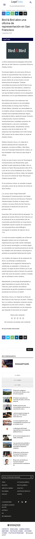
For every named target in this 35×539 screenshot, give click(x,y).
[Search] (31, 477)
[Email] (21, 13)
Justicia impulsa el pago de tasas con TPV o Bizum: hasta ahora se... (21, 414)
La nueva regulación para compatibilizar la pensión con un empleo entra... (21, 422)
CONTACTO (5, 529)
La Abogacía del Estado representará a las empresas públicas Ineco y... (21, 430)
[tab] (17, 375)
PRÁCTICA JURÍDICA (22, 485)
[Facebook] (4, 13)
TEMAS (3, 482)
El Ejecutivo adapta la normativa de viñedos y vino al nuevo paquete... (21, 392)
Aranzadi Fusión (22, 364)
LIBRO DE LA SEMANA (7, 488)
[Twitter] (8, 13)
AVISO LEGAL (14, 529)
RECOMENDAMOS (6, 516)
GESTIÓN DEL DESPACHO (23, 491)
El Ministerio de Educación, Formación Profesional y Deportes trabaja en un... (21, 454)
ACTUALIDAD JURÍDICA (23, 482)
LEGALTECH (20, 488)
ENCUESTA (4, 485)
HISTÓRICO (5, 510)
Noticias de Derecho (21, 10)
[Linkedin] (16, 13)
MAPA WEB (5, 531)
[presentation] (17, 375)
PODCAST (4, 494)
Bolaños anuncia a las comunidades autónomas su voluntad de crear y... (21, 407)
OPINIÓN (19, 494)
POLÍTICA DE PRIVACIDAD (16, 533)
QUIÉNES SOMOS (24, 529)
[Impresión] (25, 13)
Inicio (3, 10)
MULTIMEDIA (5, 491)
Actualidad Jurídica (10, 10)
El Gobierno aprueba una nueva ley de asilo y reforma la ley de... (21, 399)
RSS (3, 513)
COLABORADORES (6, 502)
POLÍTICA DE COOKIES (16, 531)
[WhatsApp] (12, 13)
